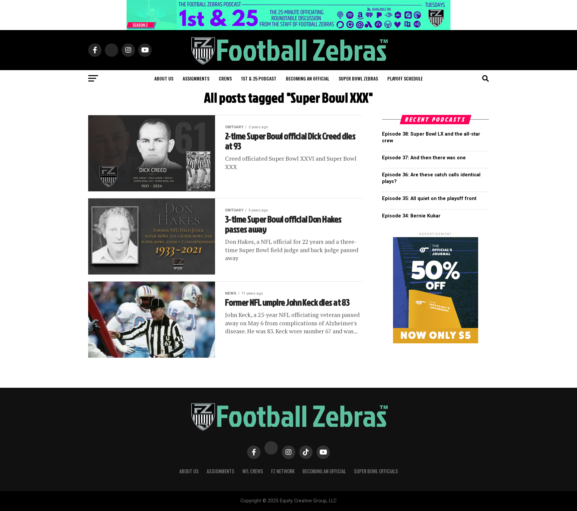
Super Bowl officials (376, 471)
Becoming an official (307, 78)
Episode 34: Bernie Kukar (411, 216)
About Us (189, 471)
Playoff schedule (405, 78)
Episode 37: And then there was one (424, 158)
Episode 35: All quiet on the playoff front (429, 198)
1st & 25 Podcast (258, 78)
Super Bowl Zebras (358, 78)
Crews (225, 78)
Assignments (196, 78)
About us (163, 78)
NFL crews (252, 471)
